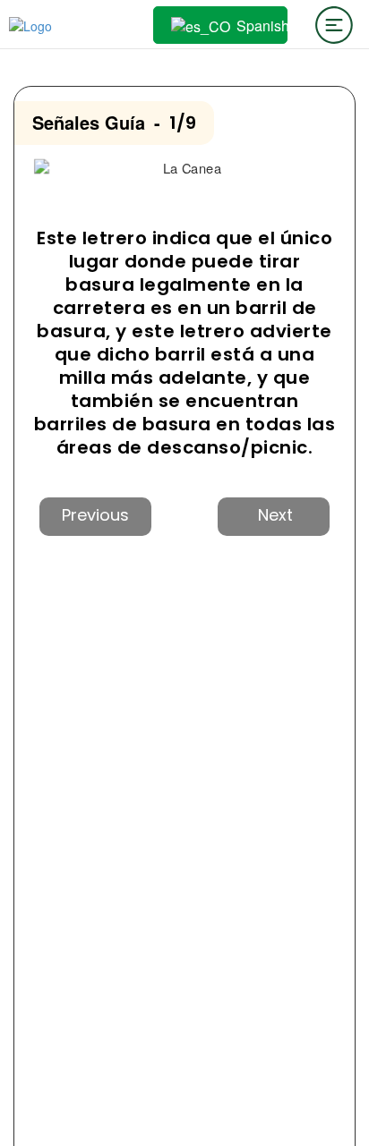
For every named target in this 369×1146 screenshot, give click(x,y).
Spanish (259, 25)
